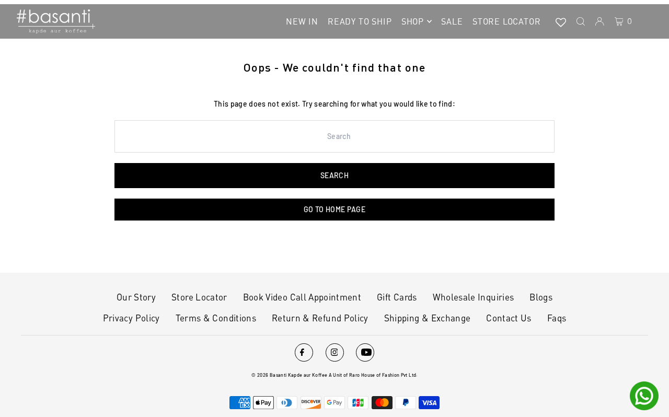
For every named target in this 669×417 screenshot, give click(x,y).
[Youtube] (365, 352)
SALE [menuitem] (452, 21)
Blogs (540, 297)
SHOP (412, 21)
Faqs (556, 317)
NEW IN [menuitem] (302, 21)
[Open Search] (580, 21)
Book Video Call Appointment (302, 297)
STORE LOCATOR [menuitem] (506, 21)
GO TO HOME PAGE (334, 209)
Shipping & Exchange (427, 317)
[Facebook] (304, 352)
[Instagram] (335, 352)
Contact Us (509, 317)
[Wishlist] (561, 21)
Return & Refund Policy (320, 317)
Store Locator (199, 297)
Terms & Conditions (216, 317)
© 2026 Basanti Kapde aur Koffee (289, 375)
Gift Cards (397, 297)
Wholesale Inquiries (473, 297)
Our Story (136, 297)
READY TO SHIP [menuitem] (359, 21)
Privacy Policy (131, 317)
